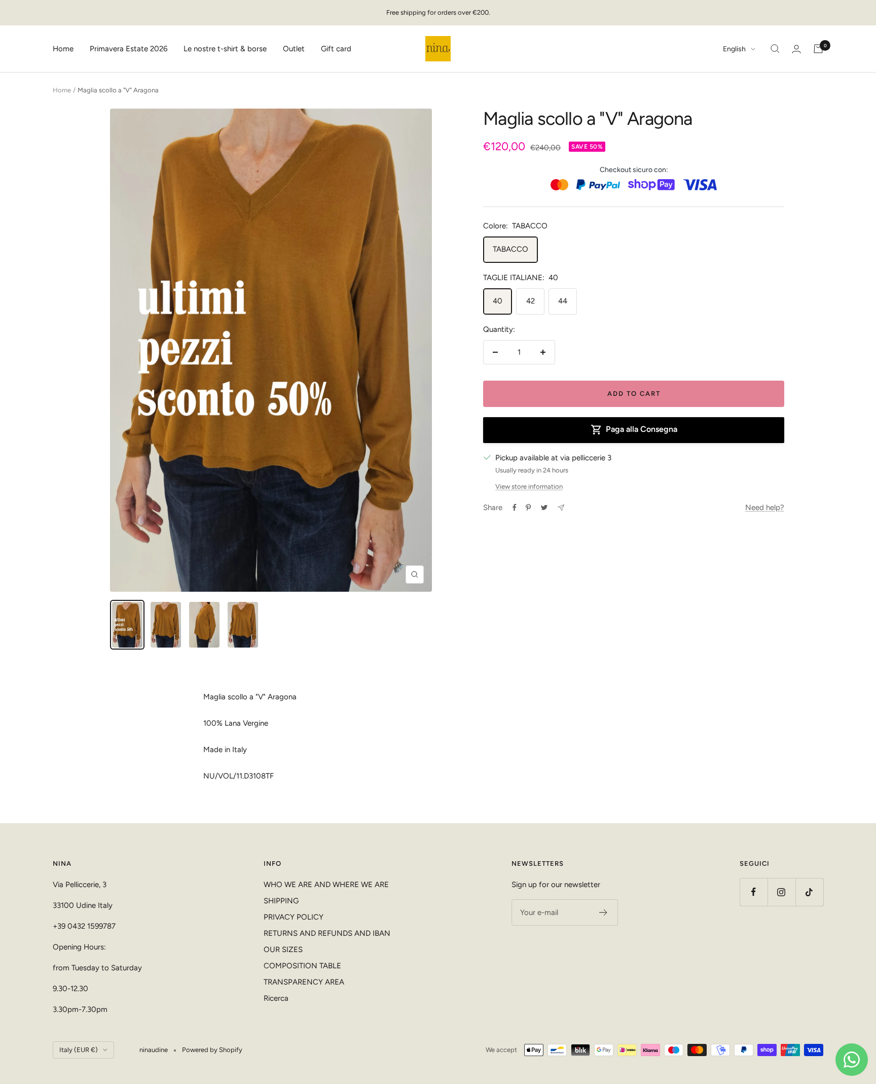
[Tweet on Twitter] (544, 507)
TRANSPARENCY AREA (304, 982)
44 (562, 301)
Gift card (336, 48)
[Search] (775, 48)
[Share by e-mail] (561, 507)
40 (497, 301)
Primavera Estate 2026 (128, 48)
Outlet (294, 48)
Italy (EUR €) (78, 1050)
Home (63, 48)
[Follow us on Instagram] (781, 892)
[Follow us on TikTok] (809, 892)
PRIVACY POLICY (293, 917)
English (734, 49)
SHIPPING (281, 900)
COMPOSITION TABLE (302, 965)
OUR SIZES (283, 949)
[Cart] (818, 48)
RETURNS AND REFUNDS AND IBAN (327, 933)
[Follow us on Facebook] (754, 892)
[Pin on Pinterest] (528, 507)
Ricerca (276, 998)
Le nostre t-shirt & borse (225, 48)
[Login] (796, 49)
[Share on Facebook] (515, 507)
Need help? (764, 507)
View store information (529, 486)
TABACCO (510, 249)
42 (530, 301)
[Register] (603, 912)
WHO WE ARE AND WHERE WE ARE (326, 884)
